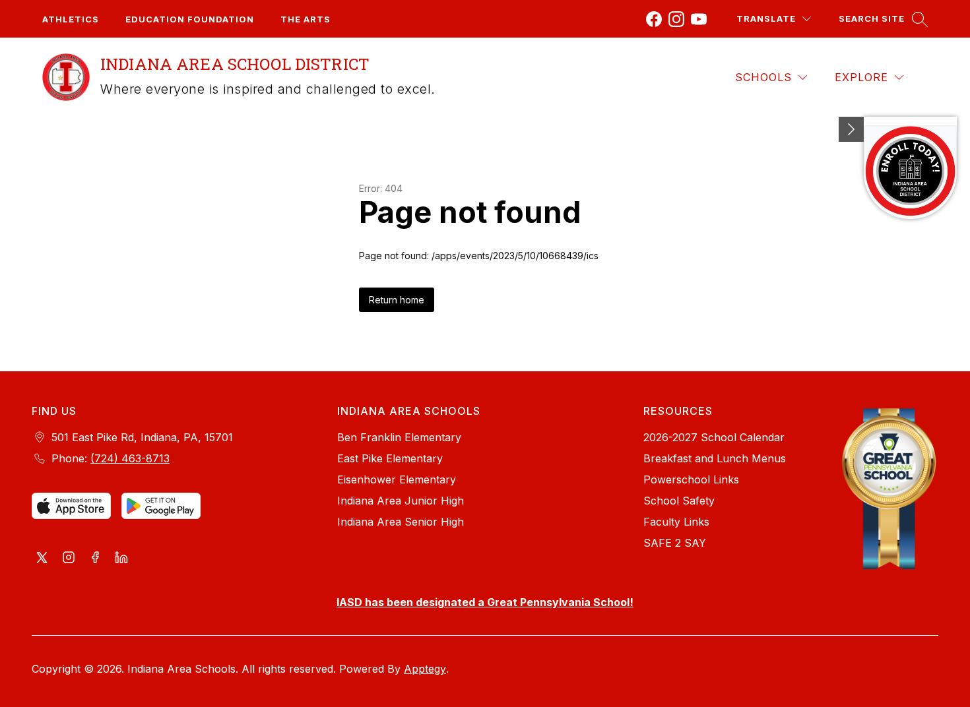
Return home (396, 299)
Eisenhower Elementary (396, 479)
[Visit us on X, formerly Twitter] (42, 558)
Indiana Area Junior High (400, 500)
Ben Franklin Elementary (399, 437)
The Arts (305, 19)
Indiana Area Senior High (400, 521)
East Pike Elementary (390, 458)
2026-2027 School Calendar (714, 437)
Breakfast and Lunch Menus (714, 458)
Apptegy (425, 668)
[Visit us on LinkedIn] (121, 558)
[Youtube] (699, 19)
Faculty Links (676, 521)
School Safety (679, 500)
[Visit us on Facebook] (95, 558)
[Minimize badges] (851, 129)
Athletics (70, 19)
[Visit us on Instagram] (68, 558)
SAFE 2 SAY (674, 542)
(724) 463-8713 (130, 458)
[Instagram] (676, 19)
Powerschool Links (691, 479)
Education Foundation (189, 19)
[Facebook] (654, 19)
